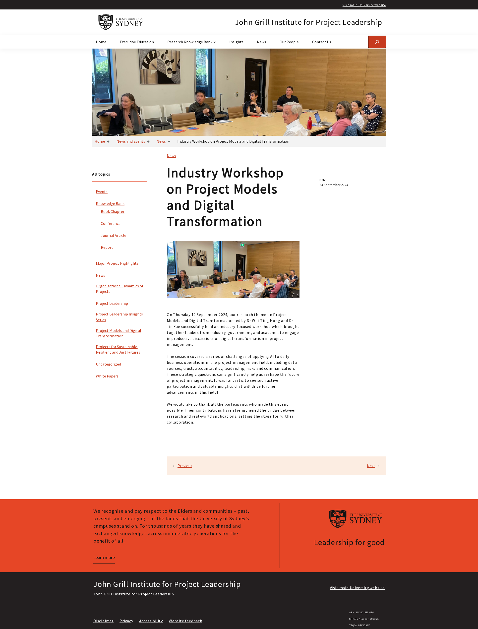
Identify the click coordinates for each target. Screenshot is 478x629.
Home (100, 141)
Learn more (104, 557)
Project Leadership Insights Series (119, 317)
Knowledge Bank (110, 203)
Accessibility (151, 620)
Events (102, 191)
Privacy (126, 620)
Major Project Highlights (117, 263)
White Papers (107, 376)
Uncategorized (108, 364)
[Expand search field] (377, 42)
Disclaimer (103, 620)
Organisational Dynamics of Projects (119, 288)
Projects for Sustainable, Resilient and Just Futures (118, 349)
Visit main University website (364, 5)
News (161, 141)
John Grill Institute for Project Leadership (308, 22)
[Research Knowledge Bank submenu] (214, 42)
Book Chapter (112, 211)
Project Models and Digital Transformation (118, 333)
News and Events (131, 141)
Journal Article (113, 235)
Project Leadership (112, 303)
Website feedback (185, 620)
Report (107, 247)
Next (371, 465)
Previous (185, 465)
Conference (110, 223)
